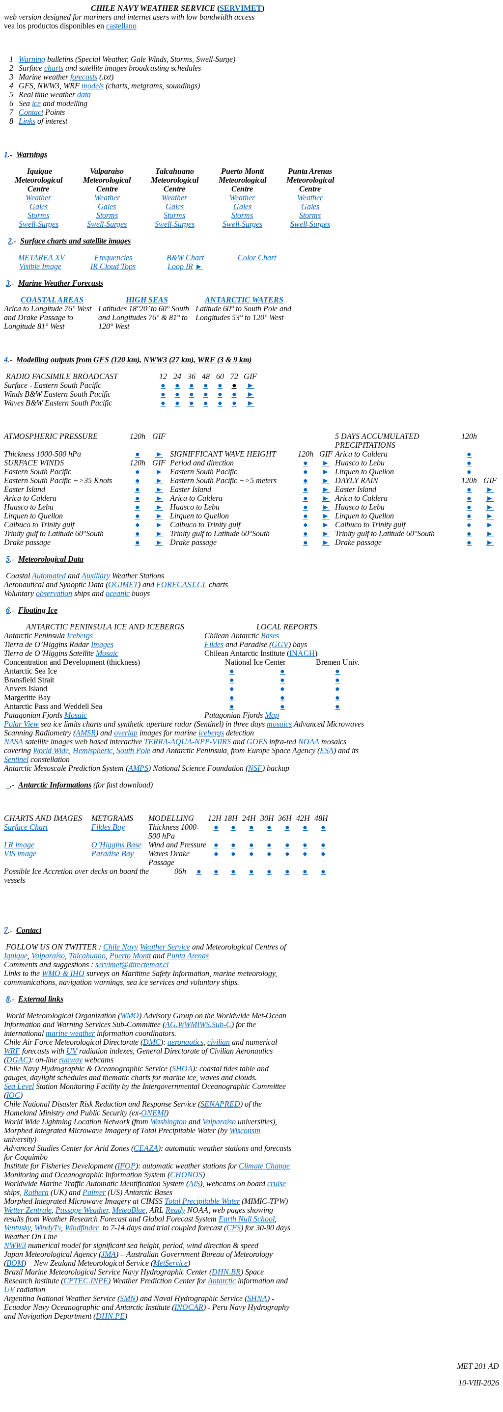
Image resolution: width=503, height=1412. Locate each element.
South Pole (133, 750)
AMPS (138, 768)
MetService (170, 1263)
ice (36, 103)
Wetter (28, 1210)
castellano (121, 26)
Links (27, 121)
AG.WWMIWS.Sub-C (198, 1024)
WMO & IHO (63, 973)
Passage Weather (82, 1210)
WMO (129, 1015)
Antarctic (222, 1280)
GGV (280, 644)
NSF (255, 768)
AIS (194, 1183)
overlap (126, 733)
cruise (276, 1183)
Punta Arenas (188, 955)
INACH (302, 653)
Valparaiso (219, 1121)
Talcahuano (87, 955)
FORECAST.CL (181, 584)
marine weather (70, 1033)
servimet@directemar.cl (131, 964)
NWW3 (15, 1245)
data (84, 94)
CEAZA (146, 1148)
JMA (108, 1254)
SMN (128, 1298)
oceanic (118, 593)
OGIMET (123, 584)
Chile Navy (120, 947)
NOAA (308, 741)
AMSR (86, 733)
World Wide (51, 750)
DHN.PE (110, 1316)
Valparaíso (48, 955)
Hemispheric (92, 750)
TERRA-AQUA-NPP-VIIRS (187, 741)
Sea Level (19, 1086)
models (93, 85)
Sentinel (16, 759)
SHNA (257, 1298)
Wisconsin (244, 1130)
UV (71, 1051)
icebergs (211, 733)
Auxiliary (96, 575)
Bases (270, 635)
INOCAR (188, 1307)
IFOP (126, 1166)
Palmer (94, 1192)
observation (54, 593)
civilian (218, 1042)
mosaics (279, 724)
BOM (15, 1263)
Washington (168, 1121)
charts (53, 68)
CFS (233, 1227)
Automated (49, 575)
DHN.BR (226, 1272)
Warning (32, 59)
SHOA (182, 1068)
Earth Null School (247, 1219)
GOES (257, 741)
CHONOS (186, 1174)
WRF (12, 1051)
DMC (152, 1042)
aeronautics (185, 1042)
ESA (327, 750)
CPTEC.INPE (85, 1280)
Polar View (21, 724)
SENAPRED (220, 1104)
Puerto (130, 955)
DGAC (17, 1060)
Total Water (202, 1201)
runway (71, 1060)
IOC (13, 1095)
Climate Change (264, 1166)
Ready (175, 1210)
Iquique (16, 955)
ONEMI (153, 1113)
